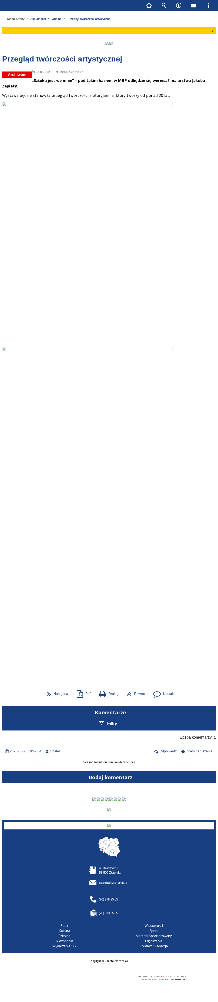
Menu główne (193, 5)
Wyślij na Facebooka (101, 666)
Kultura (64, 930)
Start (64, 925)
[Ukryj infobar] (212, 30)
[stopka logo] (109, 825)
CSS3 (102, 978)
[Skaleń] (111, 43)
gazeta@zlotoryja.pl (113, 882)
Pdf (81, 692)
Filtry (112, 723)
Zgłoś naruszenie (199, 751)
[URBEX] (107, 43)
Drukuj (107, 692)
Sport (153, 930)
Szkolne (64, 935)
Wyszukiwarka (164, 5)
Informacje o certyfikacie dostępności (48, 979)
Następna (55, 692)
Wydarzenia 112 (64, 946)
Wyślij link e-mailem (116, 666)
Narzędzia (178, 5)
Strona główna (149, 5)
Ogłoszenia (153, 941)
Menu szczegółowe (208, 5)
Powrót (134, 692)
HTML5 (95, 978)
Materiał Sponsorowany (154, 935)
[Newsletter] (109, 809)
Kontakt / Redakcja (154, 946)
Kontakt (162, 692)
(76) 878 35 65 (108, 899)
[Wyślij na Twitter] (108, 666)
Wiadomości (154, 925)
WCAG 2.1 (115, 978)
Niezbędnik (64, 941)
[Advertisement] (109, 621)
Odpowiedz (168, 751)
